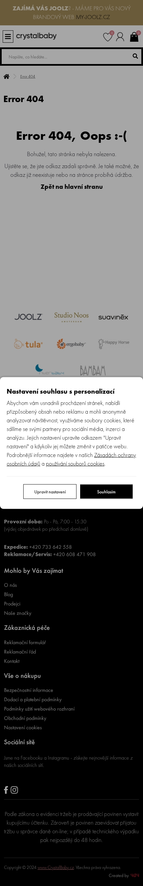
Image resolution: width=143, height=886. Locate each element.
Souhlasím (106, 492)
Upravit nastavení (50, 492)
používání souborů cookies (75, 463)
